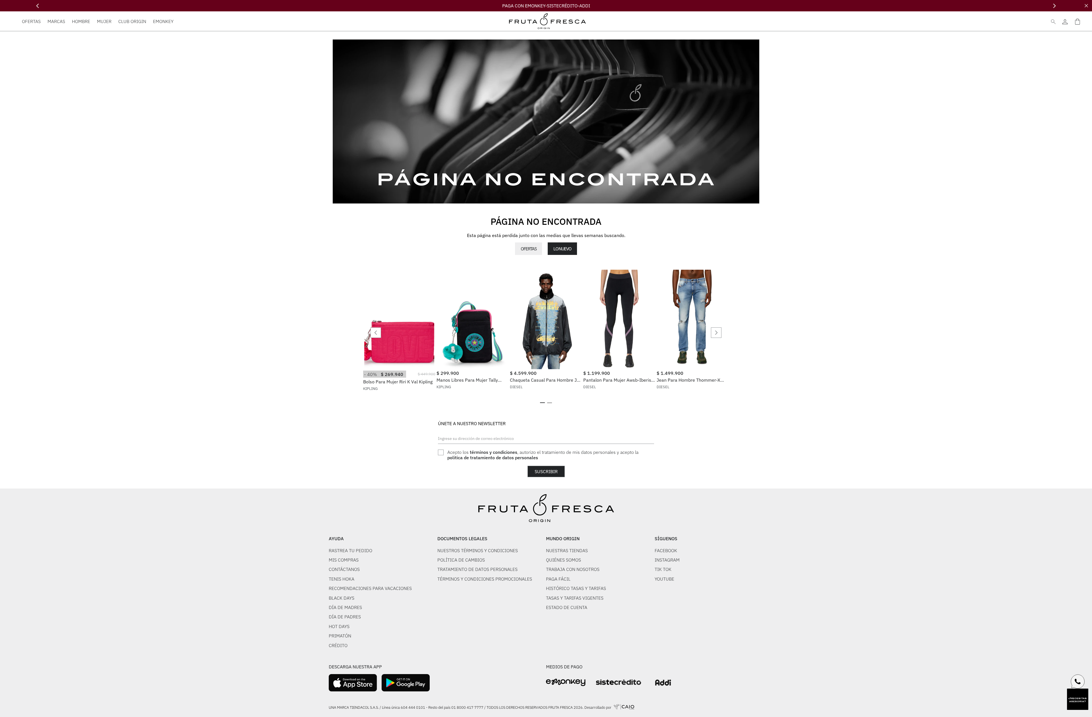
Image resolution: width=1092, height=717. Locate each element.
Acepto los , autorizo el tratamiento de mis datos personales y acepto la (542, 455)
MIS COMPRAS (344, 559)
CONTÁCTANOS (344, 569)
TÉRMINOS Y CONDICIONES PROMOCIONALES (484, 578)
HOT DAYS (339, 626)
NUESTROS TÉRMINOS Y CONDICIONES (477, 550)
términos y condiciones (493, 452)
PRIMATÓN (340, 635)
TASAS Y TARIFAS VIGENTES (574, 597)
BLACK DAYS (341, 597)
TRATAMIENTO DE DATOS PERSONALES (477, 569)
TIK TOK (663, 569)
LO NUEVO (562, 249)
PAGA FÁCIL (558, 578)
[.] (1065, 21)
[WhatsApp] (1078, 681)
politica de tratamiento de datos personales (492, 457)
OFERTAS (528, 249)
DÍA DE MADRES (345, 607)
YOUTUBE (664, 578)
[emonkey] (566, 682)
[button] (542, 402)
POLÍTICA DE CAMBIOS (461, 559)
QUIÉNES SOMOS (563, 559)
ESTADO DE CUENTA (566, 607)
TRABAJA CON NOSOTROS (572, 569)
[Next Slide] (1054, 5)
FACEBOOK (666, 550)
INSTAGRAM (667, 559)
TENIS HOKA (341, 578)
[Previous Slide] (38, 5)
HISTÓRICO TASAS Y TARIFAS (576, 588)
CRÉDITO (338, 645)
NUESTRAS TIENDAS (567, 550)
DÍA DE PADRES (345, 616)
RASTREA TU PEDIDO (350, 550)
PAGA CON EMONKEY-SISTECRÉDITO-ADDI (546, 6)
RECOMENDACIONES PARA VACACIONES (370, 588)
